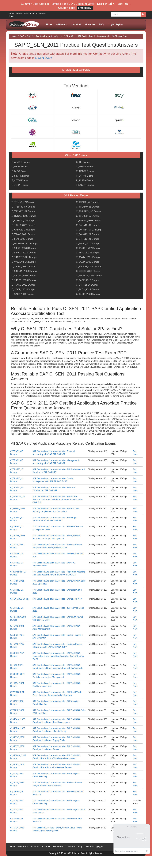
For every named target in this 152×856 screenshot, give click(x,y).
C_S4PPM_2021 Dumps (24, 257)
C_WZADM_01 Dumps (24, 262)
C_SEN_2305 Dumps (22, 239)
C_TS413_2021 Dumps (88, 243)
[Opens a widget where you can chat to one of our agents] (131, 839)
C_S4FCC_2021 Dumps (24, 253)
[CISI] (76, 132)
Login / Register (116, 25)
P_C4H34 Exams (84, 176)
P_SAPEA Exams (84, 180)
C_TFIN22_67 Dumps (87, 202)
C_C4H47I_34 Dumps (23, 294)
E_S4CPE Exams (20, 185)
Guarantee (90, 25)
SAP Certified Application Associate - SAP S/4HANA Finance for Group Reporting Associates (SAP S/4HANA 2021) (58, 656)
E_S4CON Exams (85, 185)
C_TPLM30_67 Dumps (23, 207)
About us (34, 847)
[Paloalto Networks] (119, 108)
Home (49, 25)
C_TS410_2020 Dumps (23, 225)
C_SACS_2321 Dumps (87, 289)
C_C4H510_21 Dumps (87, 239)
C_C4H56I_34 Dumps (87, 285)
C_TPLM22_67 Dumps (87, 216)
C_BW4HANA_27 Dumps (89, 230)
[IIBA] (76, 96)
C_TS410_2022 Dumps (23, 285)
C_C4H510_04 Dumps (87, 225)
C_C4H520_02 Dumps (23, 220)
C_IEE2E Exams (19, 166)
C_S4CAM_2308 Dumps (88, 266)
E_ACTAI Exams (20, 180)
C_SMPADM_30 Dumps (88, 211)
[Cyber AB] (119, 132)
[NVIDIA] (32, 145)
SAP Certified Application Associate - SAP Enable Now (57, 599)
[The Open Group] (32, 120)
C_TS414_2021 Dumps (88, 257)
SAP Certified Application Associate (43, 36)
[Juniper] (76, 108)
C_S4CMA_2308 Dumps (24, 271)
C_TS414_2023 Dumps (88, 294)
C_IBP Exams (83, 162)
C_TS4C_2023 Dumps (87, 253)
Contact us (71, 847)
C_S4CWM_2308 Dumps (89, 275)
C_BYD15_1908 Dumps (24, 216)
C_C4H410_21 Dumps (87, 234)
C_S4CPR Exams (20, 176)
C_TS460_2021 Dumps (23, 234)
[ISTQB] (32, 108)
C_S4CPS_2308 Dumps (24, 280)
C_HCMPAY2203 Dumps (25, 243)
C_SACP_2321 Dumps (23, 289)
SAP (22, 36)
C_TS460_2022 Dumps (23, 266)
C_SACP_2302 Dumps (87, 262)
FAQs (101, 25)
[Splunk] (119, 120)
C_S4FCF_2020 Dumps (24, 248)
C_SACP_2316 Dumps (87, 280)
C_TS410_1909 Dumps (88, 248)
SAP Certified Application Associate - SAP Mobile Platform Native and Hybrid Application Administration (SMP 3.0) (58, 500)
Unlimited (76, 25)
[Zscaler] (76, 145)
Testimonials (58, 847)
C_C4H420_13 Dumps (23, 230)
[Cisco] (32, 96)
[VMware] (76, 120)
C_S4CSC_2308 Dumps (88, 271)
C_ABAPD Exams (21, 162)
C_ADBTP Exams (85, 171)
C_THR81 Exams (84, 166)
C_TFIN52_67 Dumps (23, 202)
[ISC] (119, 96)
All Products (61, 25)
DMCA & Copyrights (94, 847)
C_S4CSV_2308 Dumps (24, 275)
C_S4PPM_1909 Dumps (88, 220)
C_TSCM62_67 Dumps (23, 211)
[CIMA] (32, 132)
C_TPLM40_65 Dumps (87, 207)
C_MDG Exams (19, 171)
